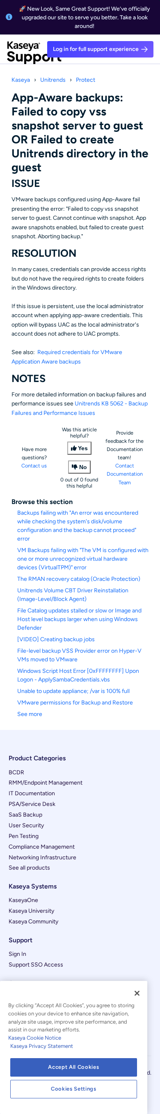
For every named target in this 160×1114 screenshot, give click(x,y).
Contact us (34, 466)
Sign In (17, 954)
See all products (29, 867)
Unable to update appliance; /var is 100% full (73, 691)
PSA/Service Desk (32, 804)
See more (29, 714)
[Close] (137, 993)
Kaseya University (31, 910)
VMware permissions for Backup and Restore (75, 702)
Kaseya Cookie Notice (34, 1038)
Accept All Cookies (73, 1067)
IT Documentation (32, 793)
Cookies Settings (73, 1089)
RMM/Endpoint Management (45, 782)
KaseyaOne (23, 900)
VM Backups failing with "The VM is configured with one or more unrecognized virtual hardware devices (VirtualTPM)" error (83, 559)
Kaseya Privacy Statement (41, 1046)
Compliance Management (42, 846)
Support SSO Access (36, 964)
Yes (83, 448)
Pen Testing (24, 836)
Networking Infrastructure (42, 857)
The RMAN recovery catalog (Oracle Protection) (78, 578)
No (83, 467)
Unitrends (53, 79)
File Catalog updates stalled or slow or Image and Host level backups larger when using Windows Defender (79, 619)
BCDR (16, 772)
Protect (85, 79)
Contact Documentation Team (125, 474)
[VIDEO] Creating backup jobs (56, 639)
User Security (26, 825)
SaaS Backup (25, 814)
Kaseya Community (33, 921)
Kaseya (20, 79)
